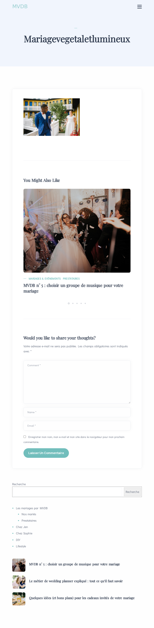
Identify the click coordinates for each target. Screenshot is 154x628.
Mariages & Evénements (45, 278)
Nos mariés (29, 514)
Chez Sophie (24, 533)
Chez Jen (22, 527)
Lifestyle (21, 546)
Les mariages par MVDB (32, 508)
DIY (18, 540)
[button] (69, 303)
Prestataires (71, 278)
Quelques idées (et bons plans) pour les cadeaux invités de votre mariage (82, 598)
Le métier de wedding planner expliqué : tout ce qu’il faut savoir (76, 581)
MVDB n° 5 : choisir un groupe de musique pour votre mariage (73, 288)
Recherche (19, 484)
